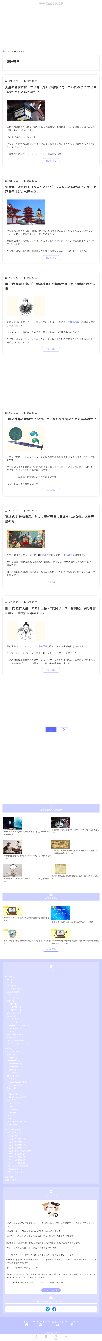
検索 (56, 1339)
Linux (9, 1100)
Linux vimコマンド (16, 1085)
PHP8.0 (14, 1007)
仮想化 (10, 1054)
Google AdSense (14, 1040)
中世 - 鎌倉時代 (15, 1157)
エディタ (11, 1076)
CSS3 (9, 986)
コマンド (13, 1070)
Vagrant (12, 1058)
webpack (14, 998)
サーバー (11, 1019)
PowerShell (15, 1073)
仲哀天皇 (46, 555)
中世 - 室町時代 (15, 1160)
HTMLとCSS (12, 989)
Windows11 (14, 1064)
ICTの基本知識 (13, 1051)
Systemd (12, 1112)
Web (7, 976)
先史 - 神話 (13, 1136)
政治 (7, 1177)
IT (6, 1048)
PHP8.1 (14, 1010)
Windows (11, 1061)
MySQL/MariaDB (16, 1097)
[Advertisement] (51, 29)
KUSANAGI (13, 1028)
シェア (36, 1339)
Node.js (12, 995)
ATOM (11, 1079)
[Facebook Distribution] (54, 1310)
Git (8, 1115)
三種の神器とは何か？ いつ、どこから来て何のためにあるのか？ (51, 419)
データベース (12, 1091)
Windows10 (14, 1067)
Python (10, 1088)
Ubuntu (12, 1109)
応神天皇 (70, 555)
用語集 (10, 1037)
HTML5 (10, 983)
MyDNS (12, 1031)
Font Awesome (13, 1034)
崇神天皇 (43, 646)
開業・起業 (10, 1180)
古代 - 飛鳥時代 (15, 1145)
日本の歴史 (10, 1129)
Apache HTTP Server (17, 1025)
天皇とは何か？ (13, 1172)
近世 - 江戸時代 (15, 1163)
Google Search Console (16, 1044)
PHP (9, 1001)
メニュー (46, 1339)
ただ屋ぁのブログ (51, 3)
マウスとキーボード (15, 1121)
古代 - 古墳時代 (15, 1142)
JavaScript (11, 992)
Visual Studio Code (17, 1082)
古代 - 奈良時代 (15, 1148)
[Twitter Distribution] (48, 1309)
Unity (9, 1118)
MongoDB (13, 1094)
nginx (11, 1022)
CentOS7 (12, 1106)
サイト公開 (11, 980)
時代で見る (11, 1132)
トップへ (65, 1339)
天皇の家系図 (12, 1169)
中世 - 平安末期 (15, 1154)
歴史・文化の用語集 (15, 1166)
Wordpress (11, 1013)
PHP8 (11, 1004)
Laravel (10, 1016)
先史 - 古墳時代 (15, 1139)
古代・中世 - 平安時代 (18, 1151)
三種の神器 (73, 322)
